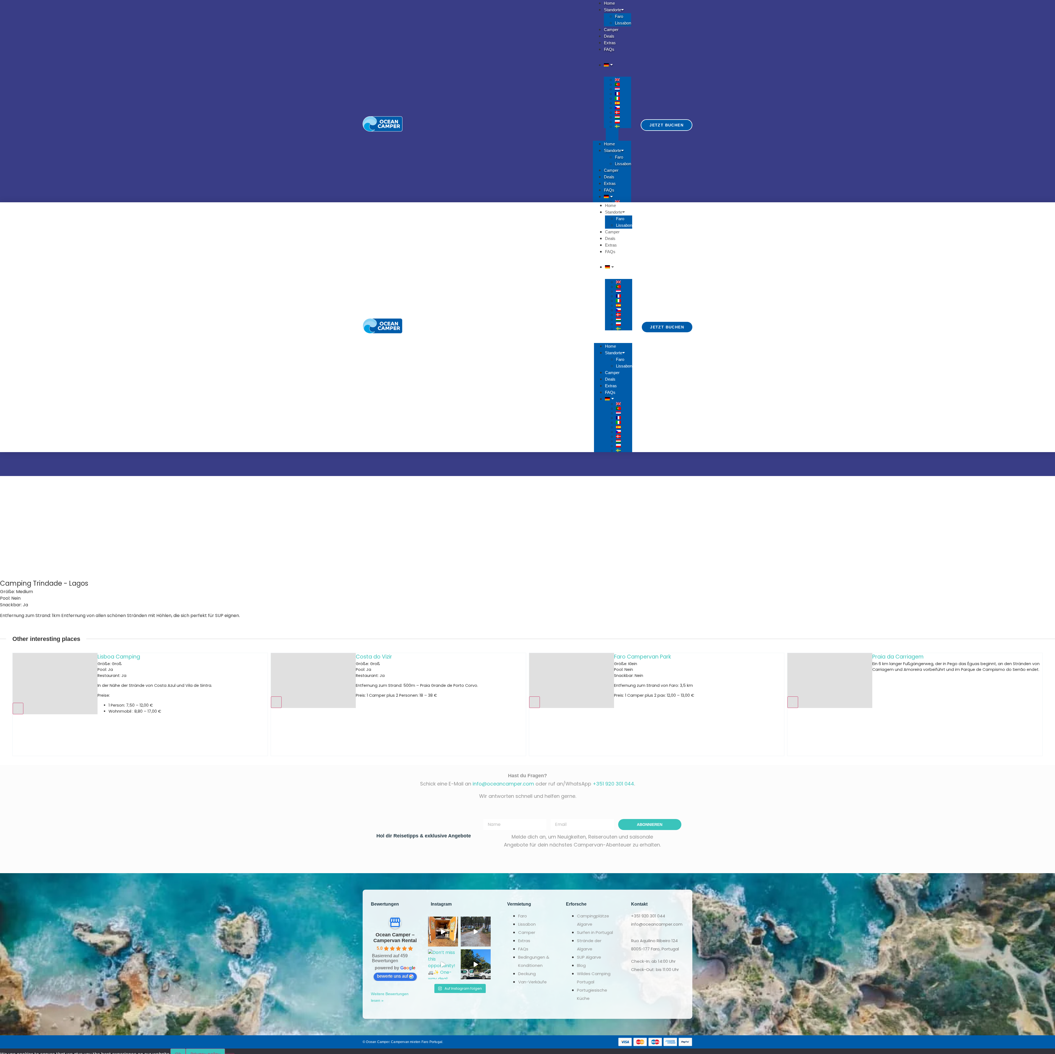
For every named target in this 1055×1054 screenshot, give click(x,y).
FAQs (609, 49)
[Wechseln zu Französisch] (623, 93)
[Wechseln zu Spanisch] (623, 103)
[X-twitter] (517, 1042)
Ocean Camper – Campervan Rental (395, 937)
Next (1049, 704)
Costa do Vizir (116, 656)
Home (609, 144)
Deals (609, 177)
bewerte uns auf (392, 976)
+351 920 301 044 (613, 783)
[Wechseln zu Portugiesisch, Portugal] (623, 84)
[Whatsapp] (548, 1042)
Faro (619, 16)
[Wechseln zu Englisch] (623, 79)
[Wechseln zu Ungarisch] (623, 117)
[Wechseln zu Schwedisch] (623, 126)
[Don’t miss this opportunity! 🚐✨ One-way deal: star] (443, 964)
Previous (5, 704)
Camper (611, 170)
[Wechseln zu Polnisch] (623, 121)
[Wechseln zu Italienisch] (623, 98)
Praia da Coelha (893, 656)
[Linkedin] (538, 1042)
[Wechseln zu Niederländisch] (623, 89)
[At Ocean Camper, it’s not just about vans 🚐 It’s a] (476, 964)
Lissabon (623, 23)
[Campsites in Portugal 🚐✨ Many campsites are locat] (476, 932)
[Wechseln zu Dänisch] (623, 112)
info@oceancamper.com (503, 783)
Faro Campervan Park (384, 656)
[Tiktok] (527, 1042)
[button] (612, 134)
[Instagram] (506, 1042)
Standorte (612, 150)
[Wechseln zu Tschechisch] (623, 107)
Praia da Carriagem (639, 656)
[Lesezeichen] (18, 702)
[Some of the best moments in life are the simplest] (443, 932)
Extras (610, 183)
